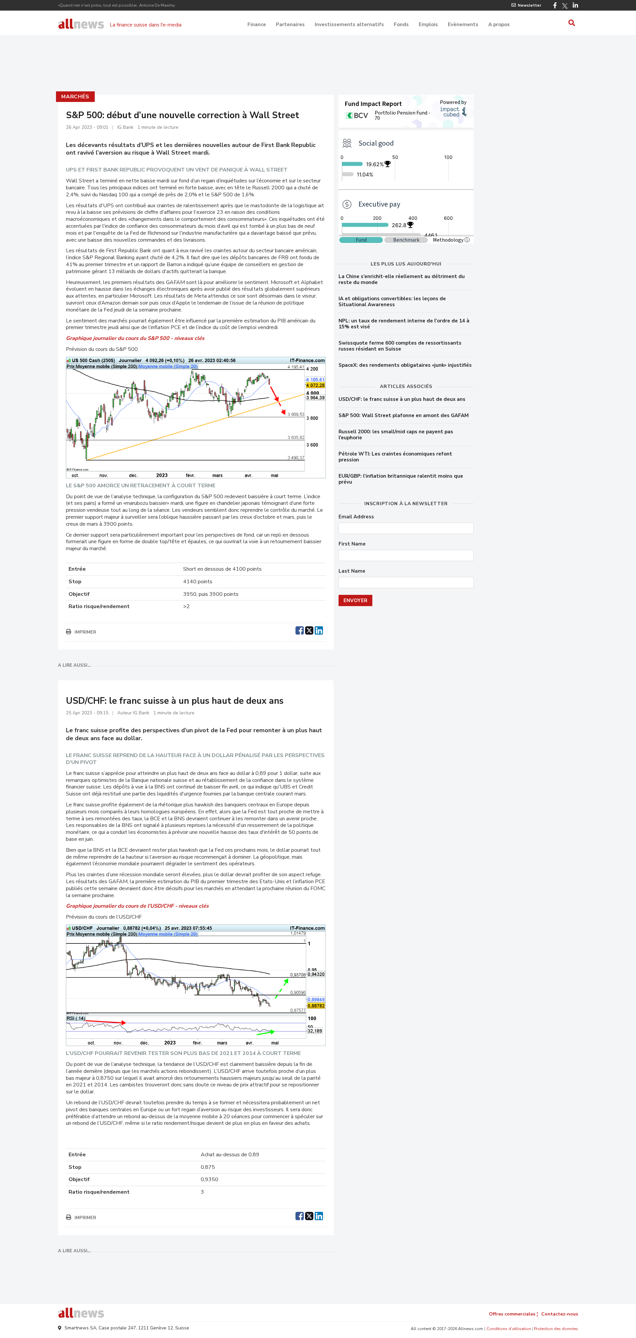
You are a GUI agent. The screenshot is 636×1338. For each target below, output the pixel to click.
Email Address (356, 517)
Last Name (352, 571)
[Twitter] (564, 6)
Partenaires (290, 24)
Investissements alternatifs (349, 24)
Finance (256, 24)
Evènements (463, 24)
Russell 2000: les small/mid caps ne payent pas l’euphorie (396, 435)
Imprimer (85, 632)
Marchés (75, 96)
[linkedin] (319, 629)
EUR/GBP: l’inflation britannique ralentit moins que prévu (401, 479)
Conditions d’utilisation (509, 1328)
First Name (352, 544)
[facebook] (299, 629)
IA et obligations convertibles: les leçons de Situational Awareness (392, 302)
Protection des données (556, 1328)
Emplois (428, 24)
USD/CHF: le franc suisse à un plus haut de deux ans (402, 399)
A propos (499, 24)
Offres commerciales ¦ (513, 1314)
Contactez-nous (559, 1314)
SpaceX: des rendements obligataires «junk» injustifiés (405, 365)
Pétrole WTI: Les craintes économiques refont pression (395, 457)
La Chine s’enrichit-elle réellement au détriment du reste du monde (402, 279)
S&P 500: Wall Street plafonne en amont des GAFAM (404, 415)
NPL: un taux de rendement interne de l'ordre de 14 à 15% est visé (404, 324)
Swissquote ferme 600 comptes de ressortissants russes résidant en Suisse (400, 346)
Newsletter (529, 5)
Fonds (401, 24)
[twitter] (309, 629)
